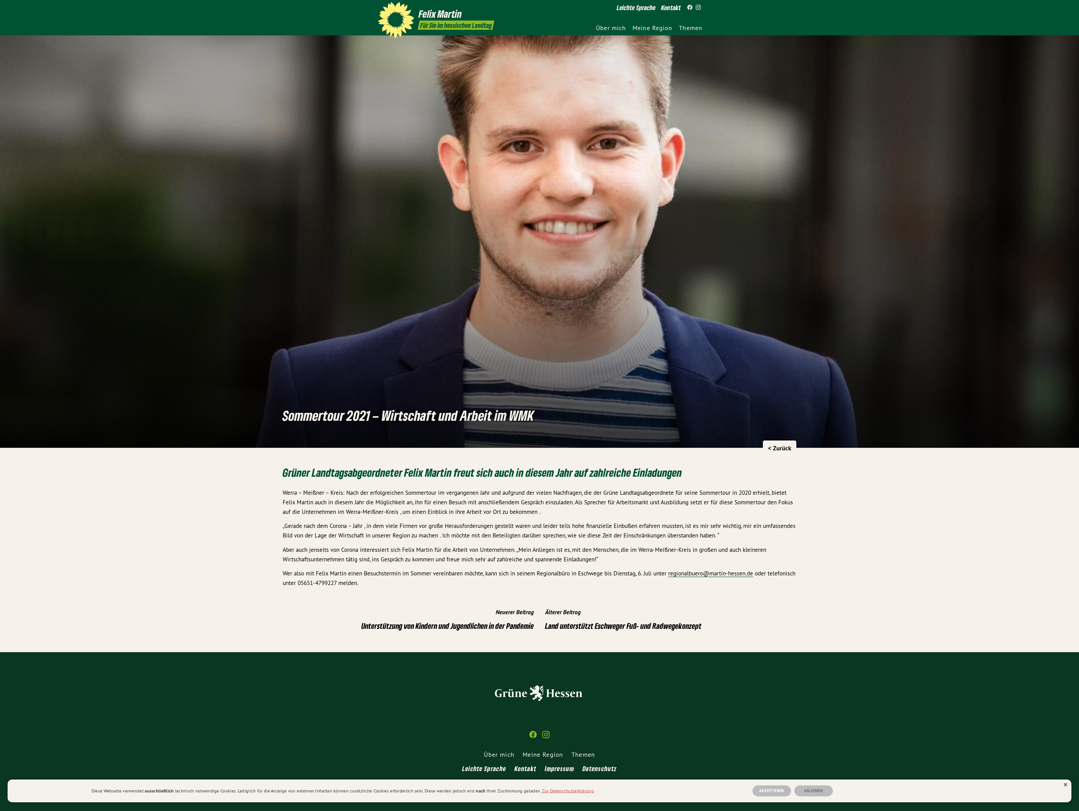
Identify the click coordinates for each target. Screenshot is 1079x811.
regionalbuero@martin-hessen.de (710, 573)
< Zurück (779, 448)
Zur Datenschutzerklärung (568, 791)
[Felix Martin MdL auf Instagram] (698, 7)
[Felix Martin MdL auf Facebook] (690, 7)
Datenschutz (599, 768)
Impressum (559, 768)
